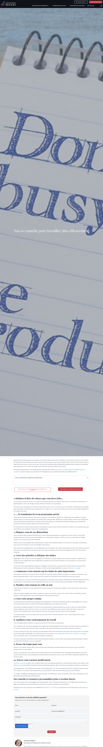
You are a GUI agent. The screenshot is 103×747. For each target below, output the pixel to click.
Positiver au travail (19, 663)
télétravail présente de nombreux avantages (72, 633)
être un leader (76, 568)
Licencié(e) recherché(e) (77, 5)
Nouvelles (90, 5)
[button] (97, 6)
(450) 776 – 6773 (50, 687)
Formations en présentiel (40, 5)
